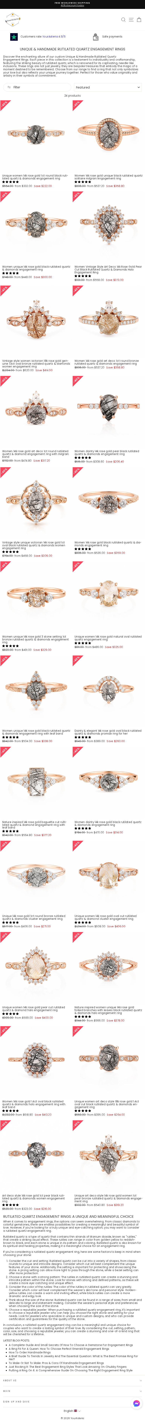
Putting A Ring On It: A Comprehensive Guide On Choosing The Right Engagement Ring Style (71, 1370)
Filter (16, 87)
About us (10, 1380)
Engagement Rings (15, 60)
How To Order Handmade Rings (30, 1352)
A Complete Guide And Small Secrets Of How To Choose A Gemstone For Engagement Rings (71, 1345)
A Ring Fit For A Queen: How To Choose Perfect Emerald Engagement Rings (59, 1349)
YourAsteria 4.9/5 (54, 36)
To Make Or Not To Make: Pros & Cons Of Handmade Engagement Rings (56, 1363)
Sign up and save (16, 1401)
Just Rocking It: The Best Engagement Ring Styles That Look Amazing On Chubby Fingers (68, 1367)
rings (30, 66)
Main (7, 1391)
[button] (11, 182)
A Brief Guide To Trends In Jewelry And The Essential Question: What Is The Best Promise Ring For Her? (73, 1357)
